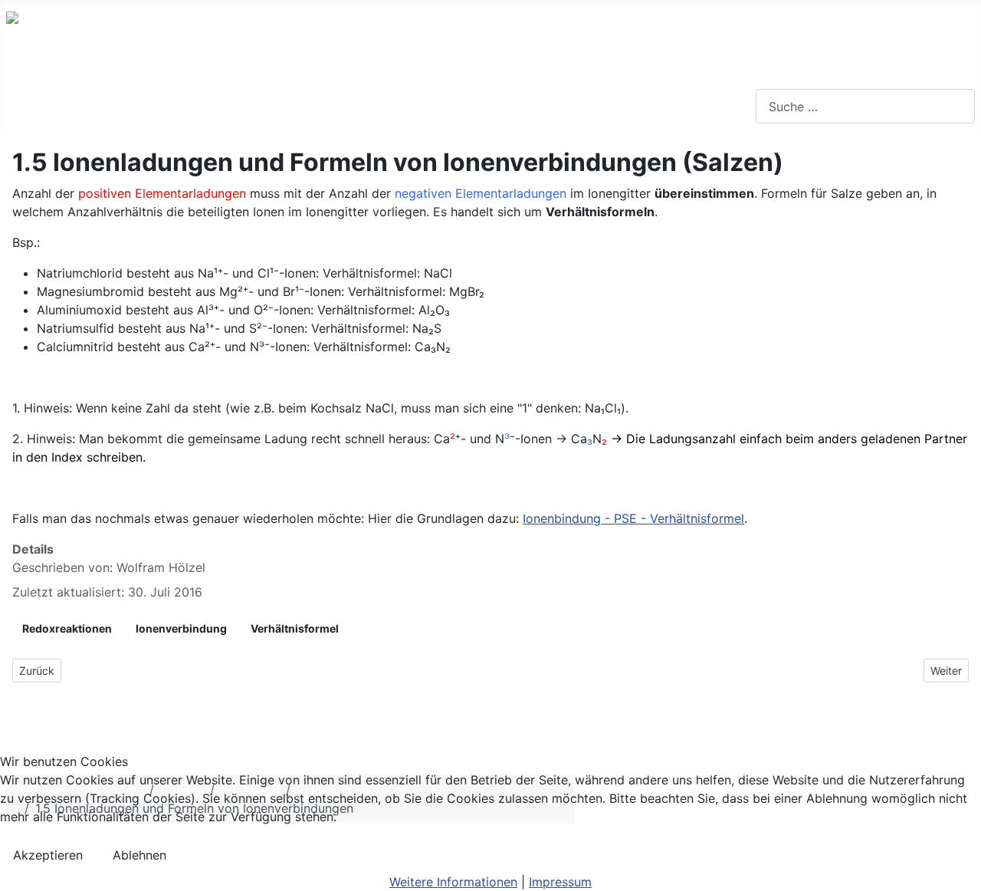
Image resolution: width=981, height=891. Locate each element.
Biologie (255, 106)
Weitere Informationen (453, 881)
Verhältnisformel (295, 628)
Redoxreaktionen (67, 628)
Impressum (560, 881)
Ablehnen (139, 855)
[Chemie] (141, 107)
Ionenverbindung (181, 628)
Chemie (108, 106)
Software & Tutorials (390, 106)
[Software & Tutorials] (464, 107)
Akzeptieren (48, 855)
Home (38, 106)
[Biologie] (290, 107)
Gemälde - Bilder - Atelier (642, 106)
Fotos (518, 106)
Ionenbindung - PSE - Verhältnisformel (633, 518)
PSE (190, 106)
